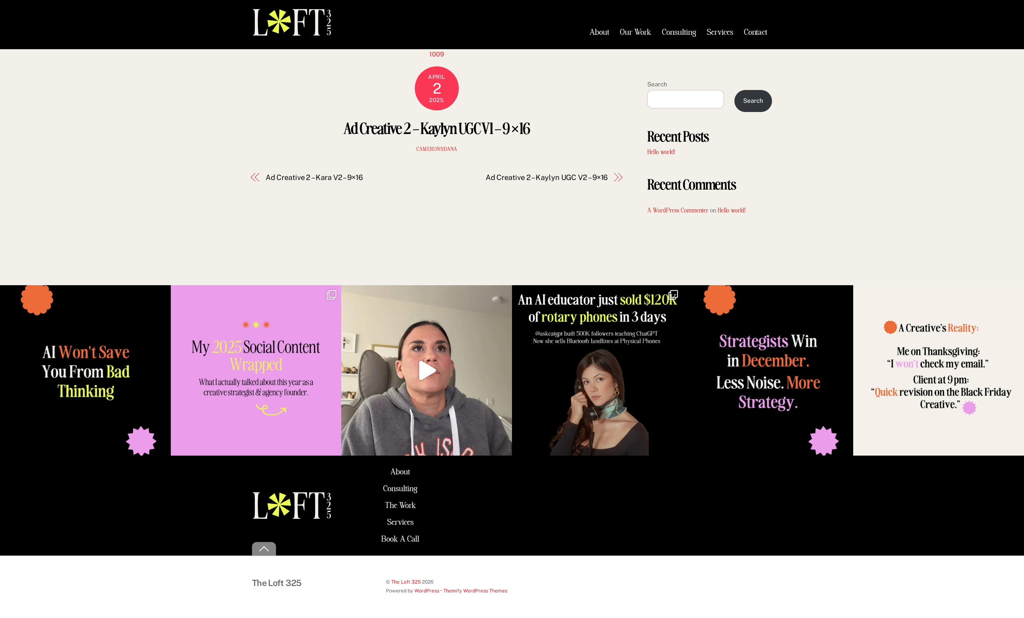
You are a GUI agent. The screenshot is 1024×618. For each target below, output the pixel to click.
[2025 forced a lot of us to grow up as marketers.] (256, 370)
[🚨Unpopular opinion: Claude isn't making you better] (85, 370)
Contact (755, 32)
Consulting (679, 32)
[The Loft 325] (292, 32)
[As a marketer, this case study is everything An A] (597, 370)
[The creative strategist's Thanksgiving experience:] (938, 370)
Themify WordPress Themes (475, 591)
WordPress (426, 591)
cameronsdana (436, 149)
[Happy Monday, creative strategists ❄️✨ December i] (768, 370)
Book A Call (400, 539)
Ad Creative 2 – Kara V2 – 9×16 (314, 177)
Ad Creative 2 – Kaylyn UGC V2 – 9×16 (547, 177)
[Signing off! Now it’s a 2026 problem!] (426, 370)
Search (657, 84)
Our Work (635, 32)
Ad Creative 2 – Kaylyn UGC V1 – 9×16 (436, 127)
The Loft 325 (406, 582)
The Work (400, 506)
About (599, 32)
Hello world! (661, 152)
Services (720, 32)
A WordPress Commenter (677, 211)
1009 (436, 54)
